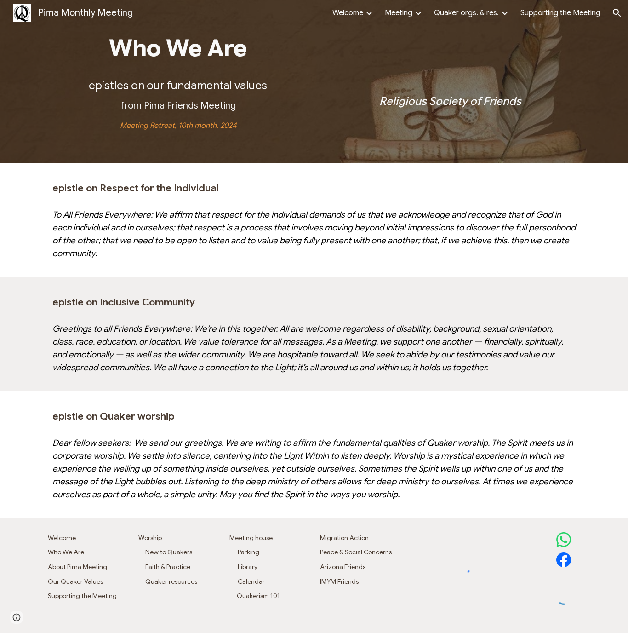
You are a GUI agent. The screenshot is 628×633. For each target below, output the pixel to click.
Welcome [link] (347, 12)
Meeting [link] (398, 12)
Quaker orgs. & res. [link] (466, 12)
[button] (617, 13)
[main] (178, 48)
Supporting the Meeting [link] (560, 12)
